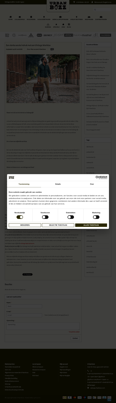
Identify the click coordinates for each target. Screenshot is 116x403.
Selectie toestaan (58, 225)
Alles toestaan (91, 225)
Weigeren (25, 225)
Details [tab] (58, 184)
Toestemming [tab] (24, 184)
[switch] (45, 217)
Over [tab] (92, 184)
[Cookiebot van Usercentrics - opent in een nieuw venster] (97, 177)
